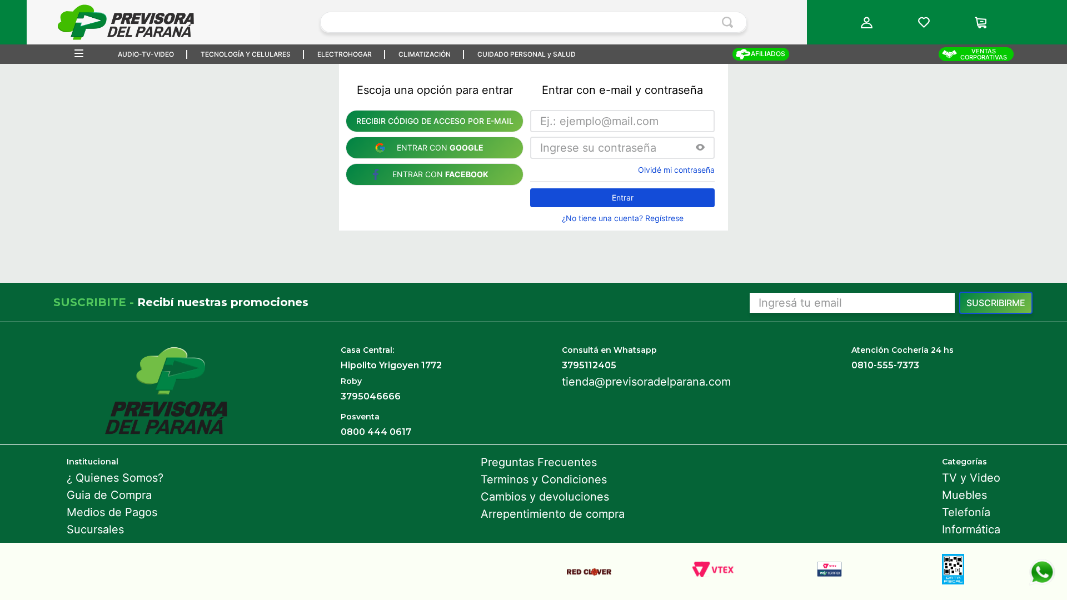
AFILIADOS (768, 53)
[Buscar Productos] (729, 22)
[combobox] (533, 22)
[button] (867, 22)
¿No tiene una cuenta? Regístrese (623, 218)
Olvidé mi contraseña (676, 170)
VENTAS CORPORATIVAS (983, 54)
